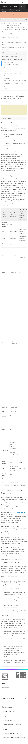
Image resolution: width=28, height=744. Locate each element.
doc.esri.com (12, 16)
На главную (4, 10)
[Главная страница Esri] (4, 2)
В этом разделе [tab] (6, 118)
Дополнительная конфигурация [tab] (11, 53)
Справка (17, 10)
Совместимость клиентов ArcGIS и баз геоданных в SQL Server (12, 33)
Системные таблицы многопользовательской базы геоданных (15, 79)
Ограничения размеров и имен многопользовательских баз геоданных (12, 38)
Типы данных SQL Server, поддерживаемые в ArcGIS (11, 63)
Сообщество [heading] (5, 687)
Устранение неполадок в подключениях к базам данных (13, 48)
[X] (21, 673)
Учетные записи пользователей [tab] (11, 56)
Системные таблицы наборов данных (14, 83)
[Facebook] (17, 673)
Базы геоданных (17, 23)
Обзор (5, 6)
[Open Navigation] (26, 2)
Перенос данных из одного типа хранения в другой (12, 74)
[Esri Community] (17, 676)
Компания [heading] (4, 694)
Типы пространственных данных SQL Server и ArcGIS (13, 69)
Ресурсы (23, 6)
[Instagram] (21, 676)
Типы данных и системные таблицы (17, 29)
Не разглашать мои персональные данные (14, 737)
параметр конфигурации (17, 512)
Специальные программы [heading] (8, 698)
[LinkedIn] (24, 673)
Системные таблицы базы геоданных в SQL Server (14, 87)
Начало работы (11, 10)
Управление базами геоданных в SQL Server (14, 27)
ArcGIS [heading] (3, 683)
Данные (9, 23)
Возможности (13, 6)
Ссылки (5, 29)
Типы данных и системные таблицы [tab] (12, 59)
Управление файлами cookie (10, 733)
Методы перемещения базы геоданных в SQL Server (14, 43)
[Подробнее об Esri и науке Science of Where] (5, 677)
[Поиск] (22, 2)
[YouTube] (24, 676)
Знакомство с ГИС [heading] (6, 691)
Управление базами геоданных (11, 25)
